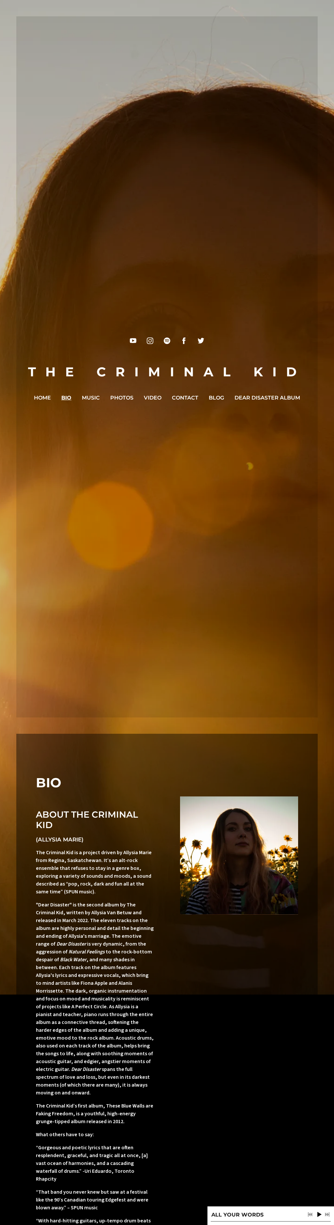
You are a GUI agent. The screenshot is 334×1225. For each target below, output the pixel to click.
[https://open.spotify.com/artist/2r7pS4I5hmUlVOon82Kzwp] (167, 341)
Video (152, 398)
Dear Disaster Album (267, 398)
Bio (66, 398)
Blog (216, 398)
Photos (121, 398)
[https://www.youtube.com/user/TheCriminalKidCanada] (133, 341)
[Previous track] (310, 1214)
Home (42, 398)
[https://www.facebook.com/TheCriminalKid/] (184, 341)
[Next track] (327, 1214)
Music (91, 398)
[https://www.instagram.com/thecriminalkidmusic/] (150, 341)
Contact (185, 398)
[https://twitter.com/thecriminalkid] (201, 341)
